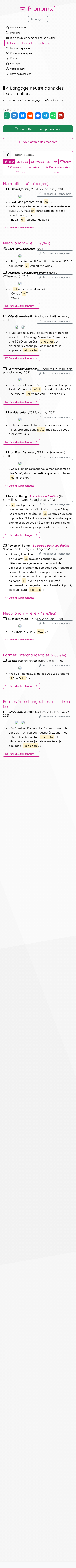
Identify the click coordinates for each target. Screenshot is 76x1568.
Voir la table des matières (40, 141)
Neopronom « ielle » (29, 613)
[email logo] (61, 115)
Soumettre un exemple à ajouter (40, 129)
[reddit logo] (30, 115)
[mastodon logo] (14, 115)
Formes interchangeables (34, 655)
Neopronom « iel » (26, 243)
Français (38, 19)
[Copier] (7, 115)
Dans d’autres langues (21, 227)
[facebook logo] (38, 115)
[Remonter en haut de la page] (69, 1561)
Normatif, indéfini (26, 183)
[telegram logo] (45, 115)
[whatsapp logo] (53, 115)
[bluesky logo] (22, 115)
